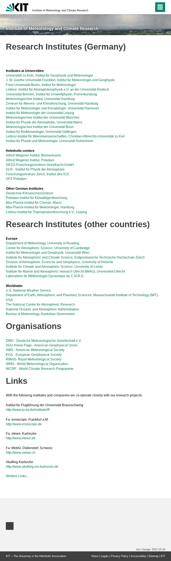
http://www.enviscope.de (24, 424)
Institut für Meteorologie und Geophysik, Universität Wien (47, 252)
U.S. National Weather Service (28, 290)
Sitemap (153, 556)
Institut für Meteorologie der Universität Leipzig (40, 113)
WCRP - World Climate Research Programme (39, 368)
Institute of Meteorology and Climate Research (60, 10)
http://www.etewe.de (20, 438)
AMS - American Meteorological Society (35, 350)
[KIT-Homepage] (17, 7)
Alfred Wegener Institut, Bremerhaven (33, 155)
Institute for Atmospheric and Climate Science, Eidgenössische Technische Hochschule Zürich (75, 257)
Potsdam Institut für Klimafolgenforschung (36, 198)
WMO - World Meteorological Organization (37, 364)
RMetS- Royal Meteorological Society (33, 359)
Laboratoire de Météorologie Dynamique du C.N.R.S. (45, 276)
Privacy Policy (119, 556)
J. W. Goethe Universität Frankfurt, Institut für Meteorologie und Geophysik (60, 80)
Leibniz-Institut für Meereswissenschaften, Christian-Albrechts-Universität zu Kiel (65, 136)
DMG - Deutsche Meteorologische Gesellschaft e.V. (44, 340)
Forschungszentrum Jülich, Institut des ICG (37, 174)
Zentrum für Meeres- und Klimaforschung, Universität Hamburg (52, 103)
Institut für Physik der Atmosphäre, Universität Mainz (44, 122)
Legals (105, 556)
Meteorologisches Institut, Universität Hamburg (40, 99)
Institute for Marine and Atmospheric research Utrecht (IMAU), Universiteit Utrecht (65, 271)
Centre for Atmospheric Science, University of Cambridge (48, 248)
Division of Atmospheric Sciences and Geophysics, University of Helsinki (59, 262)
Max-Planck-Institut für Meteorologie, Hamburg (40, 207)
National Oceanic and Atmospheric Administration (42, 309)
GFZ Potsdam (16, 179)
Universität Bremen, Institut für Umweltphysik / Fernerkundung (51, 94)
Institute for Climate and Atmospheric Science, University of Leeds (54, 266)
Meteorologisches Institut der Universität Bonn (40, 127)
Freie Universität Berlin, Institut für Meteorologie (41, 85)
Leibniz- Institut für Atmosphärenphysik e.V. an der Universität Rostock (57, 89)
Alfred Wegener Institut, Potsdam (30, 160)
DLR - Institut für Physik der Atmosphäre (35, 169)
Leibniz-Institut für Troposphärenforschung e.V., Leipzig (46, 212)
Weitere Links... (17, 476)
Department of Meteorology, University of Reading (42, 243)
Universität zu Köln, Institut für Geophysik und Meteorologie (49, 75)
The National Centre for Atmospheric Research (40, 304)
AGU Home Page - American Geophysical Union (42, 345)
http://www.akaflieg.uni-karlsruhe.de (32, 466)
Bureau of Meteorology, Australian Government (40, 314)
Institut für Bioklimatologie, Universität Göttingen (41, 131)
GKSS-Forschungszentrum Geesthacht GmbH (40, 165)
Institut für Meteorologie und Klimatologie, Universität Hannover (52, 108)
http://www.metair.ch (20, 452)
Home (94, 556)
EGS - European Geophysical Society (34, 354)
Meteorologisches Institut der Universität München (42, 117)
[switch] (142, 7)
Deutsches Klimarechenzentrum (29, 193)
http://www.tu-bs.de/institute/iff (27, 409)
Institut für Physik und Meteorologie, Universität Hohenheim (49, 141)
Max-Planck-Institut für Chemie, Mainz (34, 202)
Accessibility (138, 556)
